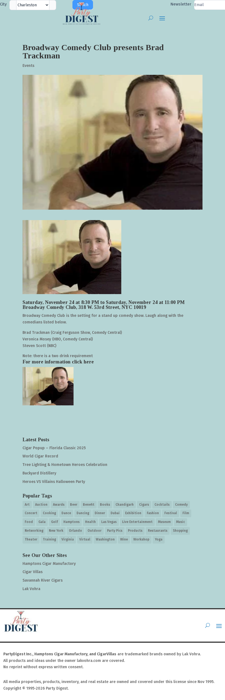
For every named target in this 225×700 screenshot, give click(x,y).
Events (28, 65)
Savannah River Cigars (42, 580)
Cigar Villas (32, 572)
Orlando (75, 531)
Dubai (115, 513)
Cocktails (162, 504)
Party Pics (114, 531)
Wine (124, 539)
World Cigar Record (40, 456)
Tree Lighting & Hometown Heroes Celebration (64, 464)
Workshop (141, 539)
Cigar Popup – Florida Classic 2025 (54, 448)
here (89, 362)
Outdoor (95, 531)
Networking (34, 531)
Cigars (144, 504)
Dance (66, 513)
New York (56, 531)
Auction (41, 504)
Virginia (67, 539)
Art (27, 504)
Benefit (88, 504)
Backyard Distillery (39, 473)
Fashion (153, 513)
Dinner (100, 513)
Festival (170, 513)
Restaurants (157, 531)
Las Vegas (109, 522)
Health (90, 522)
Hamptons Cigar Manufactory (49, 563)
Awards (58, 504)
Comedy (181, 504)
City (3, 4)
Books (105, 504)
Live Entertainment (137, 522)
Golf (54, 522)
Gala (42, 522)
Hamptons (71, 522)
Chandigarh (125, 504)
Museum (164, 522)
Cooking (49, 513)
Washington (105, 539)
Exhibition (133, 513)
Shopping (180, 531)
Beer (73, 504)
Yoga (158, 539)
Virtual (84, 539)
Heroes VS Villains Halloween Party (53, 481)
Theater (31, 539)
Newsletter (180, 4)
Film (185, 513)
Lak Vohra (31, 589)
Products (135, 531)
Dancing (83, 513)
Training (49, 539)
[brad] (48, 386)
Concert (31, 513)
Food (29, 522)
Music (180, 522)
